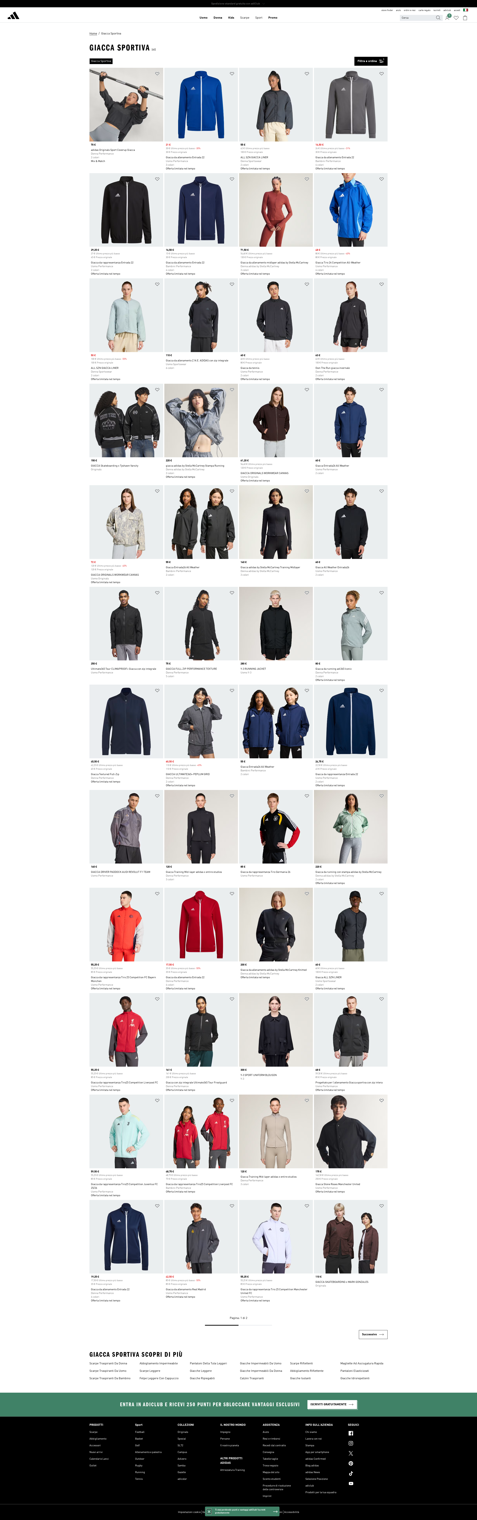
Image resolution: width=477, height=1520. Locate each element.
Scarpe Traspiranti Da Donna (108, 1363)
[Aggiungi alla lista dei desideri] (157, 74)
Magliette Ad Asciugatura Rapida (361, 1363)
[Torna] (13, 16)
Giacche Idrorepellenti (354, 1378)
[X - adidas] (368, 1454)
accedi (457, 10)
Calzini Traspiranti (252, 1378)
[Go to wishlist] (456, 17)
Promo (272, 17)
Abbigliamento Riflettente (306, 1371)
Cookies (223, 1512)
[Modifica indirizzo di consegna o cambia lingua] (466, 10)
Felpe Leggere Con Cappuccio (159, 1378)
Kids (231, 17)
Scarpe (244, 17)
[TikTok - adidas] (368, 1474)
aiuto (398, 10)
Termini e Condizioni (270, 1512)
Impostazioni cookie (189, 1512)
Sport (258, 17)
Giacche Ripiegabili (202, 1378)
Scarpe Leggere (150, 1371)
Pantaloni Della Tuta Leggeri (208, 1363)
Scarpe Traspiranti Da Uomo (107, 1371)
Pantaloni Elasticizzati (354, 1371)
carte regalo (424, 10)
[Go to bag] (465, 17)
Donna (218, 17)
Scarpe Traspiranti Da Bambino (109, 1378)
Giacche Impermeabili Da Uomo (260, 1363)
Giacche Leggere (201, 1371)
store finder (387, 10)
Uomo (204, 17)
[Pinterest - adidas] (368, 1464)
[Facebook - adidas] (368, 1434)
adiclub (447, 10)
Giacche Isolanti (300, 1378)
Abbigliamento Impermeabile (159, 1363)
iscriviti (436, 10)
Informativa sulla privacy (243, 1512)
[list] (221, 61)
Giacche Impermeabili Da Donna (261, 1371)
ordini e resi (410, 10)
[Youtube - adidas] (368, 1484)
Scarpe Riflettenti (301, 1363)
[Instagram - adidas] (368, 1444)
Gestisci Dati (209, 1512)
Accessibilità (291, 1512)
